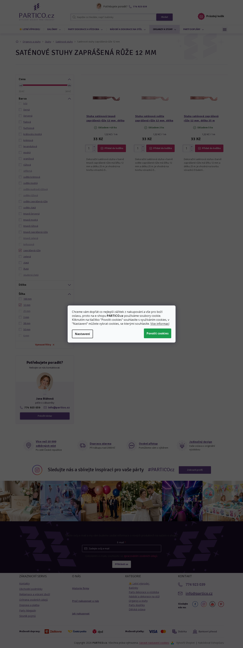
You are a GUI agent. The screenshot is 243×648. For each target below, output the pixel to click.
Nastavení (82, 334)
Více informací (159, 324)
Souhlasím (157, 333)
